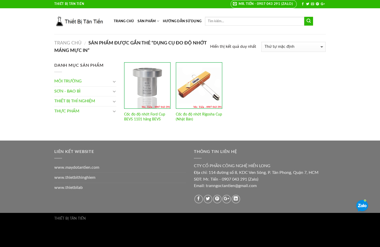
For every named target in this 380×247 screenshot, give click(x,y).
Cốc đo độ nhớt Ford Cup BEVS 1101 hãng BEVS (144, 116)
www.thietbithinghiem (74, 177)
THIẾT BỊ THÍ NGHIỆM (74, 101)
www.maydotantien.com (76, 167)
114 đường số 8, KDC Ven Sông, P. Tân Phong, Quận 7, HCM (263, 173)
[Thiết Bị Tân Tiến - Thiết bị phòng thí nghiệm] (80, 21)
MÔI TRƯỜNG (68, 81)
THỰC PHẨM (66, 111)
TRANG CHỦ (124, 21)
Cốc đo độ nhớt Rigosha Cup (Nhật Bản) (199, 116)
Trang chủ (67, 43)
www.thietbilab (68, 188)
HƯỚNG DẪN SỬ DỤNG (182, 21)
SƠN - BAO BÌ (67, 91)
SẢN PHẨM (147, 21)
